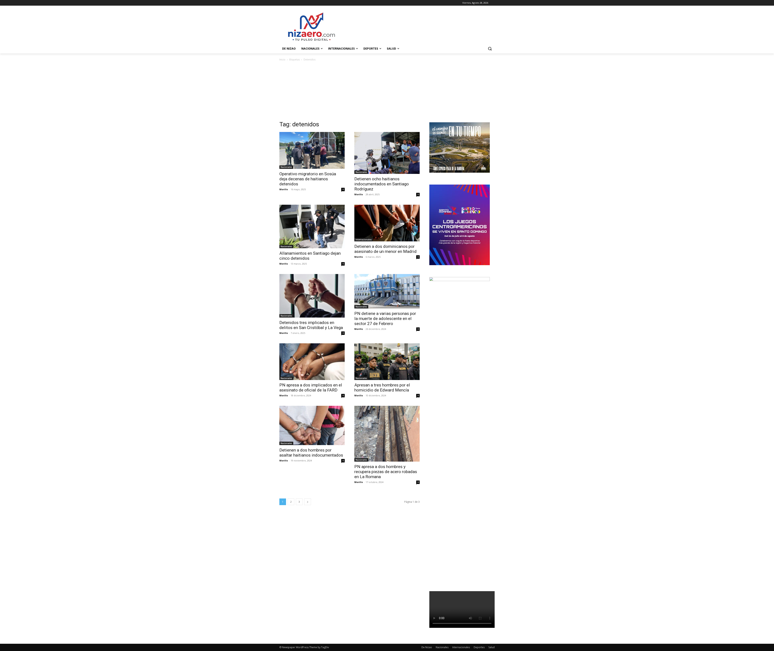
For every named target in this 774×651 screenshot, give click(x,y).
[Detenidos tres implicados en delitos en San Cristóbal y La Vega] (312, 296)
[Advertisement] (387, 92)
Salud (491, 647)
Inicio (282, 59)
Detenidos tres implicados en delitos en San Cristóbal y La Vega (311, 325)
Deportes (479, 647)
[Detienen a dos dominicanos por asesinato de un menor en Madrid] (387, 223)
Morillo (283, 189)
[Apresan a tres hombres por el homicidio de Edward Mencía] (387, 361)
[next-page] (307, 501)
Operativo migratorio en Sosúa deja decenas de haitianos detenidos (307, 178)
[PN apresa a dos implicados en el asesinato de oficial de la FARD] (312, 361)
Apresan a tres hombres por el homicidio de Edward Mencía (382, 387)
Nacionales (286, 167)
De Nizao (426, 647)
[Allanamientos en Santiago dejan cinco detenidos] (312, 226)
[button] (490, 48)
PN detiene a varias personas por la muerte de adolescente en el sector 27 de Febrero (385, 318)
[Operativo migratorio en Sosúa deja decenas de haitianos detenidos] (312, 150)
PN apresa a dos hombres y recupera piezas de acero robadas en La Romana (385, 471)
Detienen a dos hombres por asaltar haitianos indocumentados (311, 453)
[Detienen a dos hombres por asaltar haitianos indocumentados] (312, 425)
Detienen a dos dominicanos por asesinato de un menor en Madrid (385, 249)
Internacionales (364, 239)
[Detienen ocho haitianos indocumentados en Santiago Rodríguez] (387, 153)
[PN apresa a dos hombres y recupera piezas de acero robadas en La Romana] (387, 433)
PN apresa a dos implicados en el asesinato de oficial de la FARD (310, 387)
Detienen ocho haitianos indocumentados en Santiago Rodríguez (381, 184)
